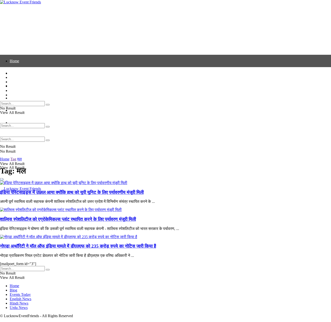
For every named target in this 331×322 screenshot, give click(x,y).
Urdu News (19, 95)
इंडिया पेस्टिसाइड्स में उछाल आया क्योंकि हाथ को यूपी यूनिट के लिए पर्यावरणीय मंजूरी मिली (72, 192)
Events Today (20, 82)
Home (14, 61)
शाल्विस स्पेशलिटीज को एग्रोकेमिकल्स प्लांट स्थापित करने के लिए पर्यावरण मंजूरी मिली (68, 219)
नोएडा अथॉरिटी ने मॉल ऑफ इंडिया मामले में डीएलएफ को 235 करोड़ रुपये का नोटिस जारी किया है (78, 246)
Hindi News (19, 90)
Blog (13, 77)
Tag (13, 159)
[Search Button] (48, 140)
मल (19, 159)
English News (20, 98)
